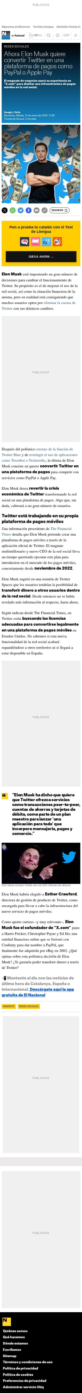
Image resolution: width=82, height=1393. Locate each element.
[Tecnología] (6, 35)
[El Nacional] (41, 1322)
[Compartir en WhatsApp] (13, 210)
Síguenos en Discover (16, 27)
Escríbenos (12, 1349)
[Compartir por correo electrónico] (37, 210)
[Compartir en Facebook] (29, 210)
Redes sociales (28, 1006)
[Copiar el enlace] (45, 210)
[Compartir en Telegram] (21, 210)
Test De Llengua (43, 27)
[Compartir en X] (5, 210)
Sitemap (9, 1356)
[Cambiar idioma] (66, 35)
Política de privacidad (20, 1368)
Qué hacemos (14, 1337)
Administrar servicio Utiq (23, 1387)
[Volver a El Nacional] (35, 35)
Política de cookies (18, 1374)
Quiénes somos (15, 1331)
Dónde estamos (15, 1343)
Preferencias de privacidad (24, 1381)
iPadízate (9, 1006)
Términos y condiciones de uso (28, 1362)
